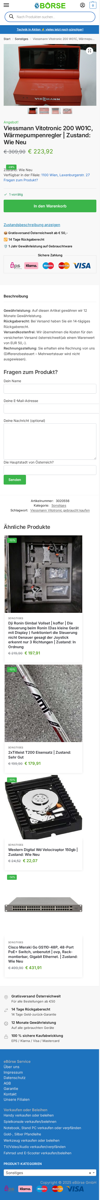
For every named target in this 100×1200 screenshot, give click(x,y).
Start (7, 39)
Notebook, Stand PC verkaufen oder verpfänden (42, 1128)
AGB (7, 1083)
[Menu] (11, 5)
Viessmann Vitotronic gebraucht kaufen (60, 510)
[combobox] (50, 1172)
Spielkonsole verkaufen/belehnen (30, 1121)
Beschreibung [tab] (16, 296)
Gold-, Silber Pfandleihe (22, 1134)
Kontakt (10, 1094)
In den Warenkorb (50, 206)
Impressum (13, 1072)
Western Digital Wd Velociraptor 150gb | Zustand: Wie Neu (43, 852)
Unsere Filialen (17, 1099)
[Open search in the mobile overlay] (50, 17)
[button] (92, 5)
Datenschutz (14, 1077)
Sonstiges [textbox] (48, 1172)
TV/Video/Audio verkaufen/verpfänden (35, 1147)
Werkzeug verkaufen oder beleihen (31, 1140)
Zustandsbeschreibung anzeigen (32, 224)
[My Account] (82, 5)
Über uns (11, 1066)
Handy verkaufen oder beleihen (29, 1115)
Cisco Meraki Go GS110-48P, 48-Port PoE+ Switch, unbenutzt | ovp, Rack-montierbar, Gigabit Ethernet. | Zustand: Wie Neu (43, 954)
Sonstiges (21, 39)
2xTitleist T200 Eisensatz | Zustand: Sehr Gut (39, 754)
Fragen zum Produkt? (21, 180)
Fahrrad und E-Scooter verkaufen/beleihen (37, 1153)
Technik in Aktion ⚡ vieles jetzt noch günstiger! (50, 29)
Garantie (11, 1088)
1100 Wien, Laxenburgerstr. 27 (65, 175)
